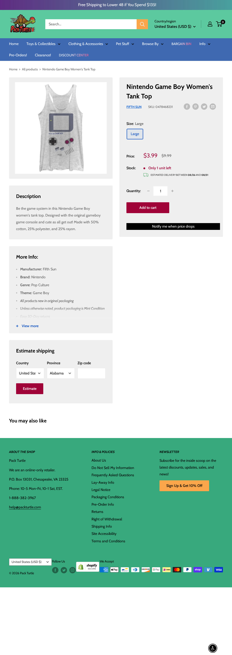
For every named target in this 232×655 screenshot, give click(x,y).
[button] (219, 24)
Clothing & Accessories (85, 44)
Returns (97, 512)
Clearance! (43, 55)
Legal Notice (101, 490)
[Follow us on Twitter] (64, 570)
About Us (99, 460)
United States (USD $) (26, 562)
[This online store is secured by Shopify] (87, 565)
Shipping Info (102, 526)
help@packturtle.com (25, 507)
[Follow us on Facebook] (55, 570)
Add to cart (147, 207)
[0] (219, 24)
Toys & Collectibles (41, 44)
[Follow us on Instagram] (72, 570)
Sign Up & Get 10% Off (184, 486)
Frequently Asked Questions (113, 475)
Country (22, 363)
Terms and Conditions (108, 541)
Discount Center (74, 55)
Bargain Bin (181, 44)
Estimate (29, 388)
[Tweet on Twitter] (204, 106)
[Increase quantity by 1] (172, 191)
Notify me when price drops (173, 226)
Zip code (84, 363)
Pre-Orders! (18, 55)
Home (14, 44)
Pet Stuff (122, 44)
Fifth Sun (134, 107)
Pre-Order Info (103, 504)
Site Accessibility (104, 533)
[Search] (142, 24)
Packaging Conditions (108, 497)
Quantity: (133, 191)
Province (53, 363)
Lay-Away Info (103, 482)
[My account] (210, 23)
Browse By (150, 44)
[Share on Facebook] (187, 106)
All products (30, 69)
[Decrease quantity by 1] (148, 191)
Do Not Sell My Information (113, 468)
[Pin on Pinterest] (195, 106)
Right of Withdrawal (107, 519)
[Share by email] (213, 106)
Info (202, 44)
